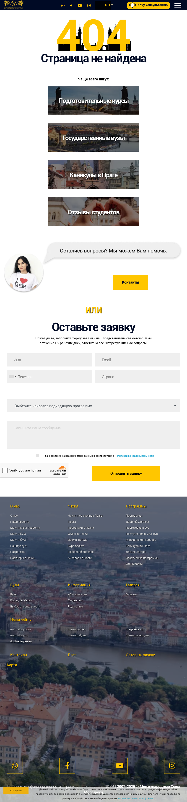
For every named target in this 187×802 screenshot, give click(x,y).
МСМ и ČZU (18, 534)
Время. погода (77, 540)
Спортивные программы (142, 558)
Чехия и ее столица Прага (85, 515)
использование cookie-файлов (135, 798)
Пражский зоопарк (81, 552)
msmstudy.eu (77, 635)
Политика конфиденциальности (34, 786)
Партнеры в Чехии (22, 558)
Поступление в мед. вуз (142, 534)
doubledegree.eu (21, 641)
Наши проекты (20, 522)
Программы (134, 515)
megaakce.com (136, 629)
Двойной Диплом (137, 522)
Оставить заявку (140, 654)
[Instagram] (89, 5)
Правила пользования (83, 786)
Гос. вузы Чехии (21, 600)
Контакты (130, 282)
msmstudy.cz (19, 635)
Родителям (75, 606)
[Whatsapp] (63, 5)
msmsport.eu (77, 629)
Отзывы (131, 594)
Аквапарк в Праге (80, 558)
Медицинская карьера (141, 540)
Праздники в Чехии (81, 527)
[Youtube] (79, 5)
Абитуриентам (77, 594)
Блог (72, 654)
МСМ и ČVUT (19, 540)
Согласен (16, 790)
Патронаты (17, 552)
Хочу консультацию (153, 5)
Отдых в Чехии (78, 534)
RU (107, 5)
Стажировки (134, 564)
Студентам (75, 600)
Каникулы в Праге (138, 546)
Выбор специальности (25, 606)
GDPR (109, 786)
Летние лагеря (135, 552)
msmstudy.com (20, 629)
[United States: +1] (12, 376)
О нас (14, 515)
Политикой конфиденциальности (134, 455)
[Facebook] (71, 5)
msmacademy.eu (137, 635)
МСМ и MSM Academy (25, 527)
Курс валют (76, 546)
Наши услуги (18, 546)
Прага (72, 522)
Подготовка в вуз (137, 527)
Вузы (13, 594)
